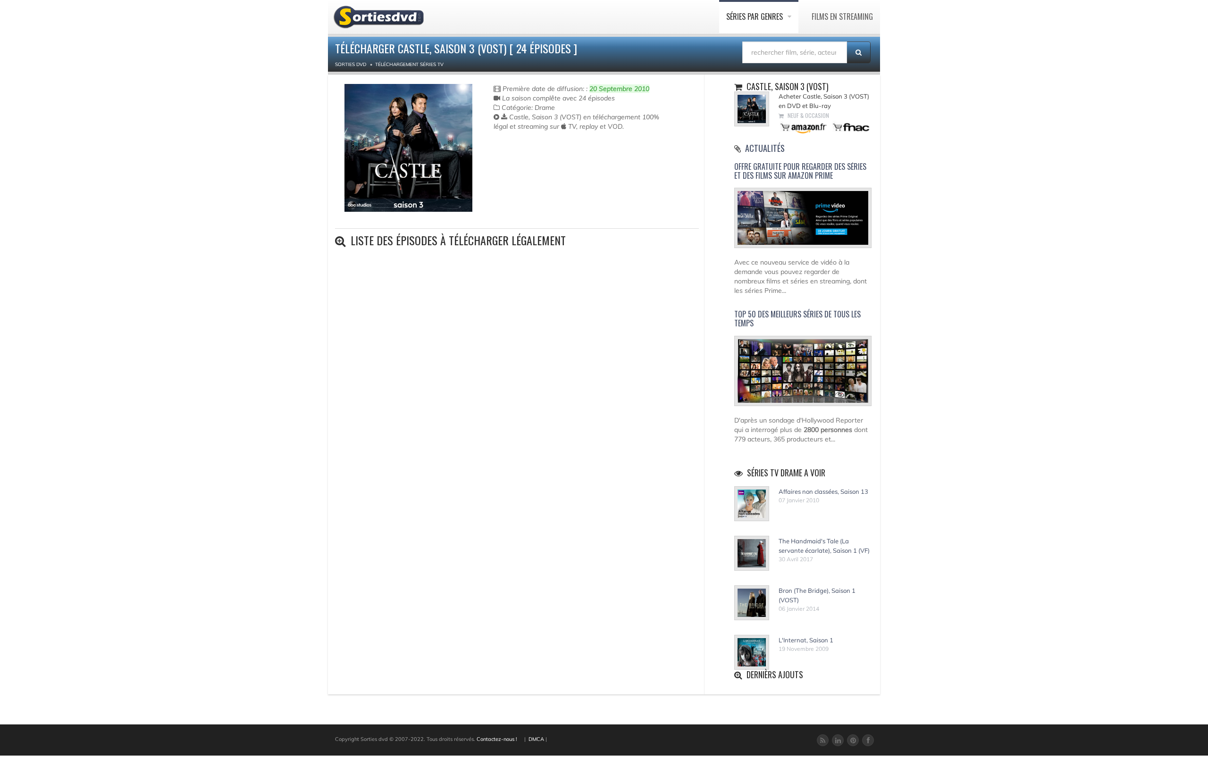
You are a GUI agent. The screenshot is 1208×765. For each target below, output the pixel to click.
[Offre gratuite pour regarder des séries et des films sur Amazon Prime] (803, 222)
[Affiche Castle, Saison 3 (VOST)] (408, 148)
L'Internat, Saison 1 (806, 639)
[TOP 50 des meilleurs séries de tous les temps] (803, 375)
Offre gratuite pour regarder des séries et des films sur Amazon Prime (800, 171)
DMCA (536, 739)
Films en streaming (842, 16)
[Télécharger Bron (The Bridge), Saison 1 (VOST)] (752, 603)
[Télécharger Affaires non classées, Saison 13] (752, 504)
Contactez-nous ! (497, 739)
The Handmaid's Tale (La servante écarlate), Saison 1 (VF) (824, 545)
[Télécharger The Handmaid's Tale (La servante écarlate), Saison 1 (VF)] (752, 553)
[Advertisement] (549, 169)
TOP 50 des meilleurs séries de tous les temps (797, 318)
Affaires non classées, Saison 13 (823, 491)
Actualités (765, 148)
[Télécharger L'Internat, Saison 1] (752, 652)
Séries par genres (755, 16)
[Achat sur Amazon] (804, 127)
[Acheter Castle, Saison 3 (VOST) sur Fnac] (850, 127)
